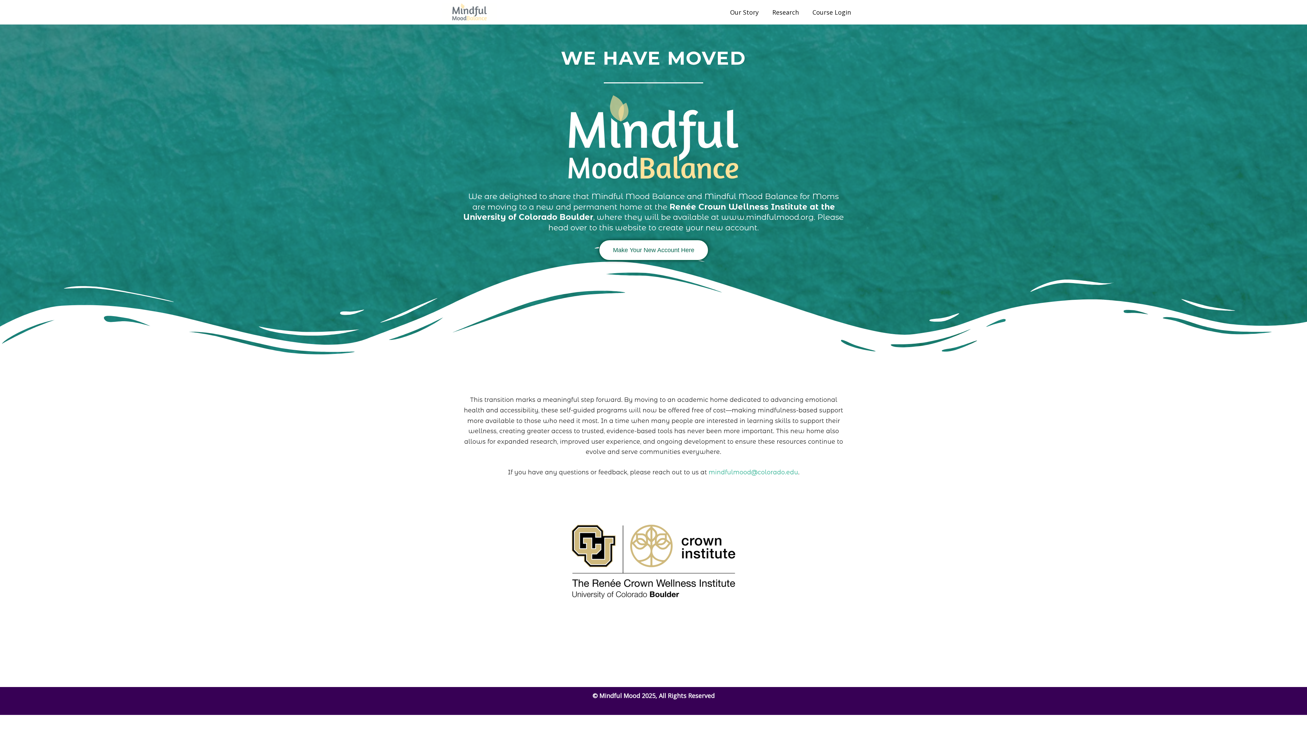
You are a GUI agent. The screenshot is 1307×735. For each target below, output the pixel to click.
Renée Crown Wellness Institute (738, 207)
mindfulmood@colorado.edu (753, 472)
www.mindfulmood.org (767, 217)
